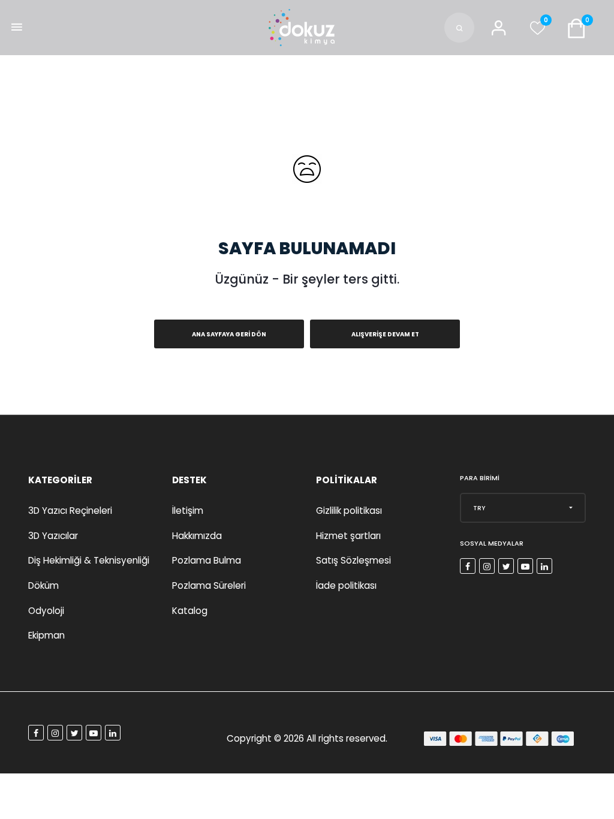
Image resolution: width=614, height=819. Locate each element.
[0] (537, 31)
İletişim (187, 510)
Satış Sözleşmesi (353, 560)
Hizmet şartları (348, 535)
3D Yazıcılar (53, 535)
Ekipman (46, 635)
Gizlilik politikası (349, 510)
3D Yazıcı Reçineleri (70, 510)
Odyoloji (46, 610)
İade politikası (346, 585)
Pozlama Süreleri (209, 585)
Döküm (43, 585)
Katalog (189, 610)
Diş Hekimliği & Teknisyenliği (88, 560)
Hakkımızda (197, 535)
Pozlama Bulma (206, 560)
